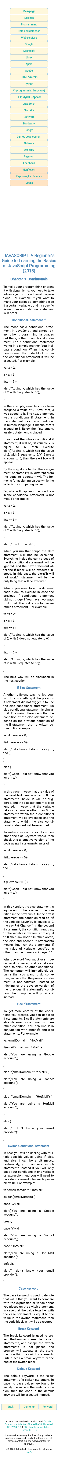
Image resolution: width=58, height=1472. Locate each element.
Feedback (29, 163)
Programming (29, 24)
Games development (29, 136)
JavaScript (29, 103)
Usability (29, 149)
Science (29, 17)
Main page (29, 11)
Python (29, 83)
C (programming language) (29, 90)
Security (29, 110)
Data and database (29, 31)
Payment (29, 156)
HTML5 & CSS (29, 77)
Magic (29, 182)
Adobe (29, 70)
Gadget (29, 130)
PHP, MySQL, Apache (29, 97)
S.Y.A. (29, 1452)
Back (10, 1406)
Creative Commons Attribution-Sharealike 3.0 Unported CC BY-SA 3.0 (29, 1424)
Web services (29, 37)
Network (29, 143)
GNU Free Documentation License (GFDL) (35, 1428)
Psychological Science (29, 176)
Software (29, 116)
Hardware (29, 123)
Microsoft (29, 50)
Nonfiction (29, 169)
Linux (29, 57)
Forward (47, 1406)
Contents (29, 1406)
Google (29, 44)
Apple (29, 64)
